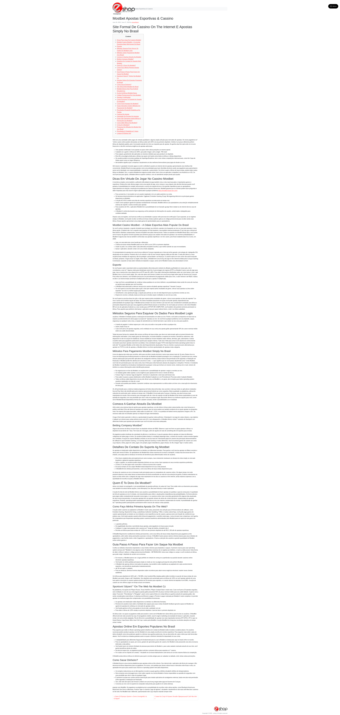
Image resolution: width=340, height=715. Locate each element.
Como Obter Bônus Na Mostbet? (127, 123)
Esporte (119, 46)
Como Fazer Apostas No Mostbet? (127, 103)
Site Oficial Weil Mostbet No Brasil (127, 86)
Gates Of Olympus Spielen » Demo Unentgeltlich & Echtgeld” (130, 697)
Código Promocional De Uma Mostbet (129, 95)
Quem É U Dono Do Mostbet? (126, 65)
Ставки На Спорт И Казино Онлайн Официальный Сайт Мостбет (176, 696)
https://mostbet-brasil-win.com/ (167, 190)
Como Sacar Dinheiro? (124, 84)
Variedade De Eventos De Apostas (128, 116)
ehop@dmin (135, 22)
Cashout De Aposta (123, 114)
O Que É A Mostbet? (123, 125)
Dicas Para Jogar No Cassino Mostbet (129, 40)
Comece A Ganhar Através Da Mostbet (129, 57)
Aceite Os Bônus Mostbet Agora (127, 93)
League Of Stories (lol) (124, 133)
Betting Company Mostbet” (125, 59)
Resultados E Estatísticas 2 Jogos (127, 131)
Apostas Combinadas (124, 97)
